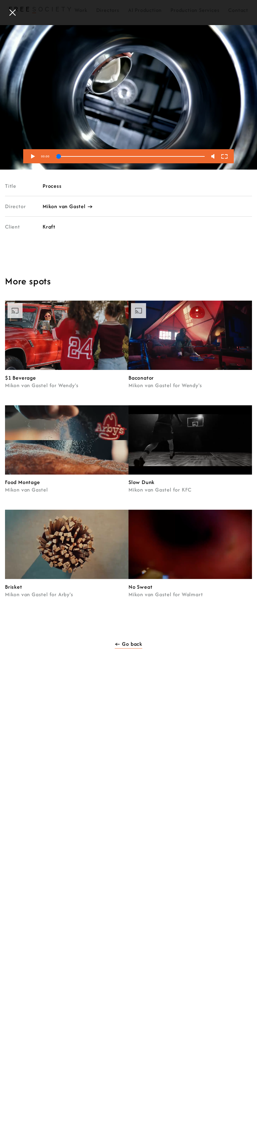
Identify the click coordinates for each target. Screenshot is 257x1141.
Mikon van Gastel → (68, 206)
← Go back (128, 644)
